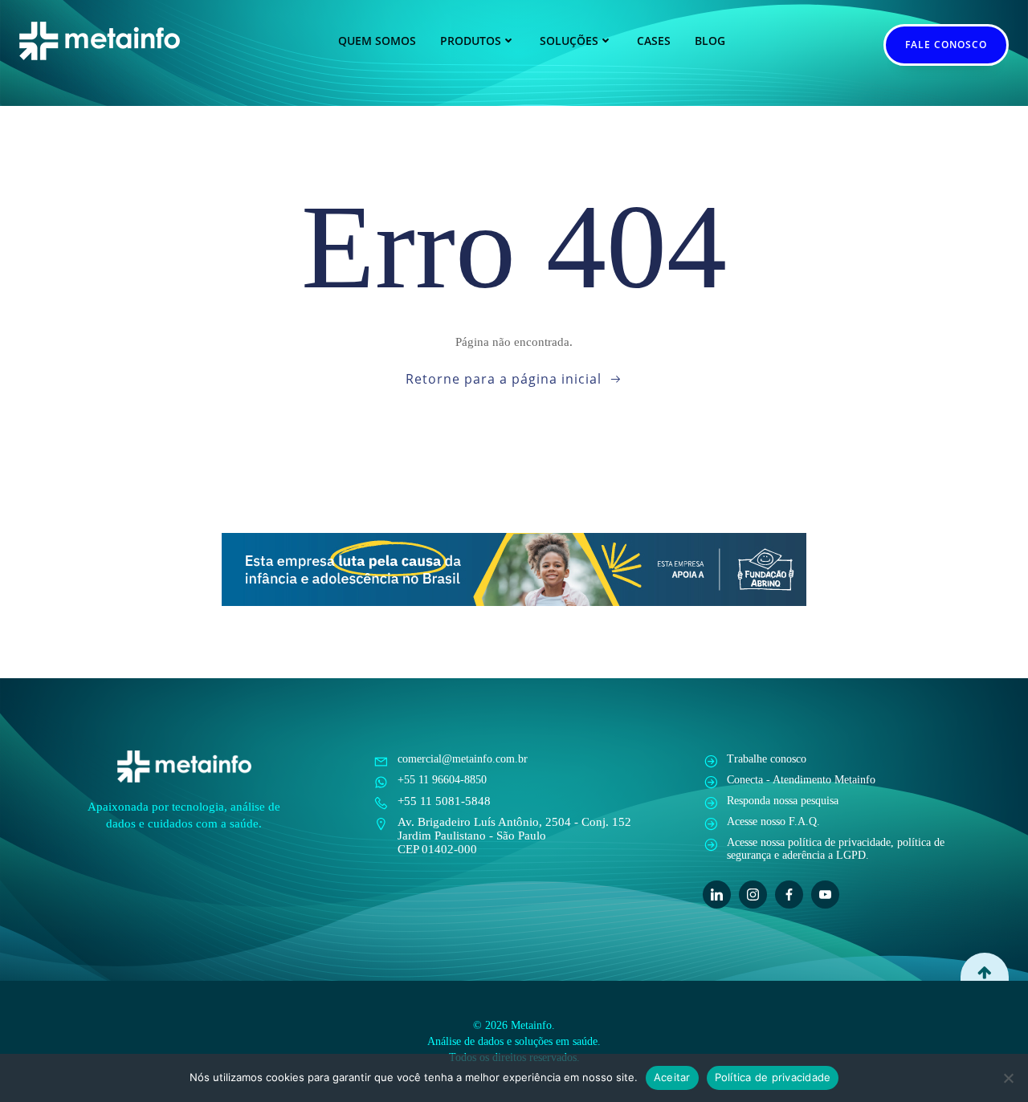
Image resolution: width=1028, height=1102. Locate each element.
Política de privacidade (773, 1077)
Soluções (569, 40)
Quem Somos (377, 40)
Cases (654, 40)
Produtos (470, 40)
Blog (710, 40)
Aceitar (672, 1077)
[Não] (1008, 1078)
